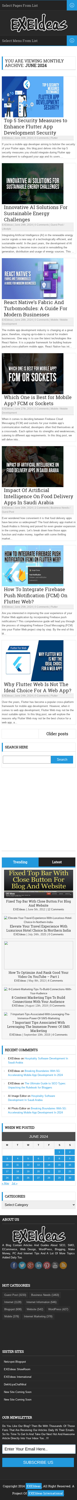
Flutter (54, 138)
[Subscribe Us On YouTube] (55, 1270)
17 (7, 1171)
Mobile (54, 319)
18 (17, 1171)
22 (59, 1171)
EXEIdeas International (17, 1376)
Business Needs (60, 507)
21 (49, 1171)
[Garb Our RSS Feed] (63, 1270)
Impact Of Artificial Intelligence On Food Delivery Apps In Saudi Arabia (38, 496)
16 (70, 1165)
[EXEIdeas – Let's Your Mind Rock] (38, 31)
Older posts (57, 733)
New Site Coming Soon (17, 1392)
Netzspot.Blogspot (15, 1361)
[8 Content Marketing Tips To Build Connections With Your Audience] (38, 993)
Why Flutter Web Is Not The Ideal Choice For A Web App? (37, 687)
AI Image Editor (17, 1095)
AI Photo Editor (17, 1108)
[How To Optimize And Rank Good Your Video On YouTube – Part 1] (38, 968)
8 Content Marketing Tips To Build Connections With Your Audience (38, 999)
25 (17, 1177)
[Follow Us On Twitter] (22, 1270)
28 (49, 1177)
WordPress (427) (58, 1309)
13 (38, 1165)
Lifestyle (6, 228)
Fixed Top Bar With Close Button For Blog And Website (38, 903)
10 (7, 1165)
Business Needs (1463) (45, 1294)
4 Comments (55, 980)
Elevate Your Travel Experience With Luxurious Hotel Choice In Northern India (38, 928)
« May (5, 1183)
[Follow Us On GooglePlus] (30, 1270)
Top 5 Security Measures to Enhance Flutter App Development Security (35, 126)
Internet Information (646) (41, 1302)
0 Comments (42, 138)
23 (70, 1171)
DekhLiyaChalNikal (15, 1384)
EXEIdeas (7, 138)
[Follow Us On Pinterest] (47, 1270)
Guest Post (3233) (15, 1294)
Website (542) (35, 1309)
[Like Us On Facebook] (14, 1270)
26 (28, 1177)
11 (17, 1165)
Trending (20, 862)
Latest (57, 862)
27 (38, 1177)
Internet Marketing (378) (38, 1316)
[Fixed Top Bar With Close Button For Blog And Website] (38, 897)
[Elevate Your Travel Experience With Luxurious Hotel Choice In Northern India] (38, 922)
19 (28, 1171)
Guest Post (57, 224)
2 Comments (42, 507)
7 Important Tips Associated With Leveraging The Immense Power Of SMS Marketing (38, 1026)
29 (59, 1177)
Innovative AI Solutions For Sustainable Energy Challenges (36, 213)
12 (28, 1165)
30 (70, 1177)
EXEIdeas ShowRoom (17, 1369)
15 (59, 1165)
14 (49, 1165)
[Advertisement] (38, 812)
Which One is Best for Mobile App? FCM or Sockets (38, 400)
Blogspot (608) (13, 1309)
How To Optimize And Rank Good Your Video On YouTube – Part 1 (39, 974)
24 (7, 1177)
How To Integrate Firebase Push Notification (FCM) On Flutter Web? (35, 595)
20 (38, 1171)
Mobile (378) (11, 1316)
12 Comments (55, 909)
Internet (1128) (12, 1302)
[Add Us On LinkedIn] (38, 1270)
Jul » (14, 1183)
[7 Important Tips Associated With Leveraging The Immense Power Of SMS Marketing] (38, 1018)
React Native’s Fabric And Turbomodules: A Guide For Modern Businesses (35, 308)
